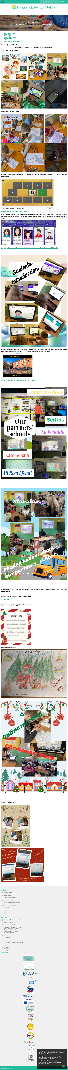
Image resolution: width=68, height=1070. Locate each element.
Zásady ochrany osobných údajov (12, 902)
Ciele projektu (7, 34)
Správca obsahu (8, 892)
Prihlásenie (63, 1)
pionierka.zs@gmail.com (10, 922)
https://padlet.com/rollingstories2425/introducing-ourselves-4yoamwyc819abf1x (29, 248)
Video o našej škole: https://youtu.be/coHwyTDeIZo (18, 380)
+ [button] (14, 1068)
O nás (5, 910)
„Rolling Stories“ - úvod (9, 33)
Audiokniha (6, 40)
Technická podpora (8, 895)
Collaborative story (7, 599)
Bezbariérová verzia (7, 1068)
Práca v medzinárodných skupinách (13, 41)
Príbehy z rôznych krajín (10, 37)
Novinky (6, 915)
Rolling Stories (47, 24)
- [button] (17, 1068)
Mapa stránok (7, 907)
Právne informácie (8, 900)
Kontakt (5, 912)
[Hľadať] (58, 2)
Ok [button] (63, 1066)
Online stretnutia (8, 38)
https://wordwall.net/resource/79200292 (15, 212)
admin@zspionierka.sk (9, 924)
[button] (2, 2)
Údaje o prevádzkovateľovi (10, 905)
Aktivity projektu (8, 36)
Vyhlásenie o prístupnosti (10, 897)
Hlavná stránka (21, 24)
